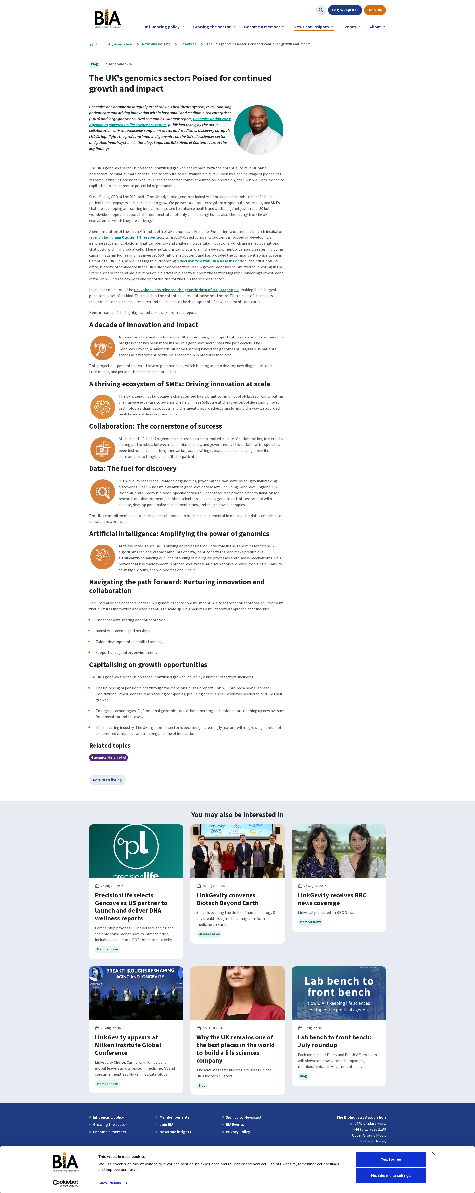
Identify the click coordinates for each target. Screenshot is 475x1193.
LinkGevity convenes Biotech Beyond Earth (227, 899)
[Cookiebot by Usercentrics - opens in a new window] (65, 1183)
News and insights (311, 27)
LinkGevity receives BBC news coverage (332, 899)
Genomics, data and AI (108, 757)
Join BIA (375, 10)
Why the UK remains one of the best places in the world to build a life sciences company (235, 1049)
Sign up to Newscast (243, 1117)
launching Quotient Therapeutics (133, 237)
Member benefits (174, 1117)
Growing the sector (212, 27)
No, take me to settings (391, 1175)
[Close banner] (433, 1154)
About (375, 27)
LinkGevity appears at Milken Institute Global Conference (128, 1045)
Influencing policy (162, 27)
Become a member (262, 27)
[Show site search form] (321, 10)
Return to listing (107, 780)
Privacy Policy (238, 1132)
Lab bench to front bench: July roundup (335, 1041)
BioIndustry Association (113, 44)
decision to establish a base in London (213, 261)
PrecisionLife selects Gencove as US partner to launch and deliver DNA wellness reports (131, 907)
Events (349, 27)
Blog (94, 64)
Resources (188, 44)
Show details (109, 1183)
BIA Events (235, 1124)
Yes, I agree (391, 1159)
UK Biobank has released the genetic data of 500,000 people (186, 290)
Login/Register (345, 10)
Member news (107, 949)
